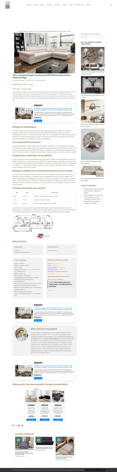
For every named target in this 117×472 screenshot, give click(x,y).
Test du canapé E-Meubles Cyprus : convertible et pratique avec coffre (44, 448)
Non (90, 469)
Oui (86, 469)
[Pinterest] (19, 425)
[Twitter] (16, 425)
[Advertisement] (58, 19)
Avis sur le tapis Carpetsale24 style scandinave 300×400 (64, 457)
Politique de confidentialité (99, 469)
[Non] (115, 470)
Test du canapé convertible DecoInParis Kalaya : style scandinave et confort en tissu (24, 453)
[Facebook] (13, 425)
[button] (111, 5)
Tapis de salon (67, 459)
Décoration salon (59, 459)
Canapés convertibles (20, 456)
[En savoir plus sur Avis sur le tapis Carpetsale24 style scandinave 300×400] (65, 446)
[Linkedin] (22, 425)
